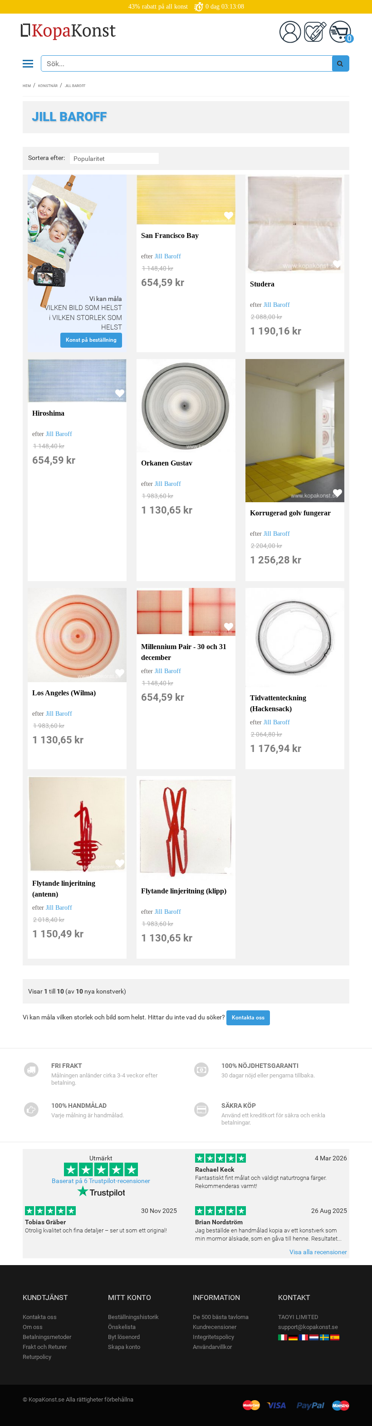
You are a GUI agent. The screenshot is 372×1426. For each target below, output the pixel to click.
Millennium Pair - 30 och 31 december (183, 652)
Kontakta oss (248, 1017)
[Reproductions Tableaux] (303, 1337)
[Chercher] (340, 63)
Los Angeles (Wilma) (64, 693)
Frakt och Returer (45, 1347)
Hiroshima (48, 413)
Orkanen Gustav (166, 463)
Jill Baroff (168, 256)
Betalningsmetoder (47, 1337)
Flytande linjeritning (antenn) (63, 888)
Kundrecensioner (214, 1327)
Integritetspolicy (213, 1337)
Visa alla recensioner (318, 1252)
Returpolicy (37, 1356)
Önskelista (122, 1327)
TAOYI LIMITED (298, 1317)
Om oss (33, 1327)
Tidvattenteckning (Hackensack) (278, 703)
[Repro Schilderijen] (313, 1337)
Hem (27, 86)
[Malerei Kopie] (293, 1337)
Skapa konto (124, 1347)
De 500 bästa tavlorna (221, 1317)
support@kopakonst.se (308, 1327)
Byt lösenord (124, 1337)
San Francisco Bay (170, 235)
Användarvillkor (212, 1347)
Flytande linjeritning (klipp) (183, 891)
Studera (262, 284)
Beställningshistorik (133, 1317)
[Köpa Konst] (324, 1337)
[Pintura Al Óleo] (334, 1337)
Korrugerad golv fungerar (290, 513)
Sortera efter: (46, 158)
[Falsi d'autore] (282, 1337)
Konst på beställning (91, 340)
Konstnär (48, 86)
